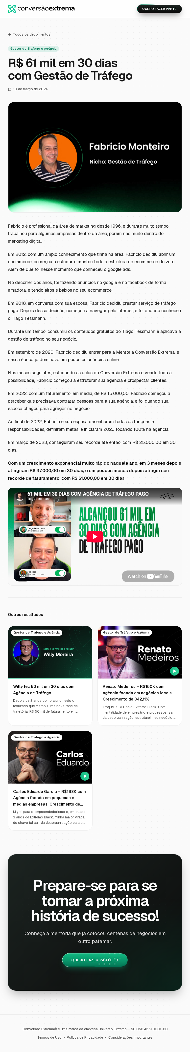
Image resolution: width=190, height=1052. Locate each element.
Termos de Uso (49, 1037)
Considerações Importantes (130, 1037)
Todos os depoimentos (31, 34)
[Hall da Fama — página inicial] (41, 9)
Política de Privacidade (85, 1037)
